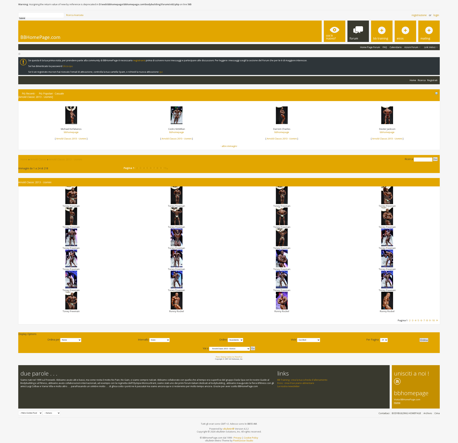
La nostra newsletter (288, 386)
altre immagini (229, 146)
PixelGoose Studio (243, 440)
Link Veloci (429, 47)
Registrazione (419, 15)
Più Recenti (28, 93)
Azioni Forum (411, 47)
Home (413, 80)
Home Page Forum (370, 47)
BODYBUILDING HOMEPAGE (406, 413)
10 (165, 168)
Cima (437, 413)
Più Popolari (46, 93)
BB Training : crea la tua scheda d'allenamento (302, 379)
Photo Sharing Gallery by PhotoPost (229, 357)
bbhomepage (71, 132)
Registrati (432, 80)
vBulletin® (228, 428)
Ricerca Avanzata (74, 15)
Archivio (427, 413)
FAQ (385, 47)
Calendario (396, 47)
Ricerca (422, 80)
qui (161, 71)
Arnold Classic (38, 159)
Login (436, 15)
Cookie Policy (251, 437)
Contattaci (384, 413)
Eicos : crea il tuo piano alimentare (295, 383)
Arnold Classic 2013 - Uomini (71, 138)
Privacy (238, 437)
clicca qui (67, 66)
